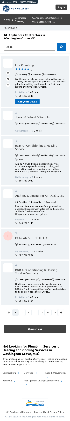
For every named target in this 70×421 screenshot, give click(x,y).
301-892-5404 (25, 300)
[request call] (8, 79)
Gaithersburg (9, 372)
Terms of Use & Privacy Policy (49, 411)
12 (41, 312)
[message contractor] (8, 73)
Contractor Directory (20, 19)
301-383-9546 (25, 95)
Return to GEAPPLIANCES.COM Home (19, 2)
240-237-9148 (25, 223)
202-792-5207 (25, 254)
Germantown (52, 380)
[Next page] (61, 312)
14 (54, 312)
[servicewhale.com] (35, 403)
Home (7, 19)
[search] (61, 47)
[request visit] (8, 85)
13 (48, 312)
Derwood (29, 372)
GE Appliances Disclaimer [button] (19, 411)
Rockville (7, 380)
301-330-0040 (25, 180)
